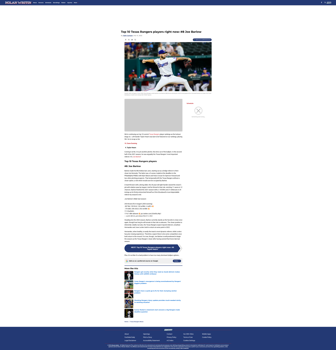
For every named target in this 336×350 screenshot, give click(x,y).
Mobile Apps (206, 334)
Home (126, 321)
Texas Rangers (154, 134)
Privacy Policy (171, 337)
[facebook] (321, 2)
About (127, 334)
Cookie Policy (206, 337)
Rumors (40, 2)
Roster (63, 2)
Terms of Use (188, 337)
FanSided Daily (130, 337)
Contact (169, 334)
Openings (146, 334)
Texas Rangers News (136, 321)
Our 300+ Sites (188, 334)
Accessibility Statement (151, 340)
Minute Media (115, 345)
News (35, 2)
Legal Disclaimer (130, 340)
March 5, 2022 (147, 216)
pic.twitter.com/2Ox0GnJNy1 (151, 214)
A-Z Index (170, 340)
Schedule (48, 2)
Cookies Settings (189, 340)
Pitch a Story (147, 337)
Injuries (69, 2)
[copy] (135, 39)
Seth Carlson (128, 35)
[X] (325, 2)
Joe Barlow (137, 157)
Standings (56, 2)
